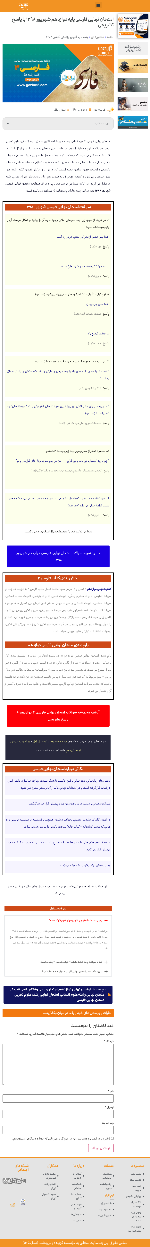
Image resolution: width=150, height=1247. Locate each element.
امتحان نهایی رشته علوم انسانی (82, 995)
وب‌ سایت (108, 1123)
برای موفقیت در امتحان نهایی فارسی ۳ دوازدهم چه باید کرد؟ (72, 971)
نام (111, 1091)
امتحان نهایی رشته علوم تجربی (36, 995)
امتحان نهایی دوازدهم (75, 989)
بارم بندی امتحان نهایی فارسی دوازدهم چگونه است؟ (75, 920)
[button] (98, 5)
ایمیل (109, 1107)
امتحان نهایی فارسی (91, 1000)
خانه (110, 37)
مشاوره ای (97, 37)
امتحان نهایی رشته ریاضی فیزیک (34, 989)
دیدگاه (109, 1041)
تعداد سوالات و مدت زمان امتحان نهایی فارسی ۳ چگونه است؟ (71, 962)
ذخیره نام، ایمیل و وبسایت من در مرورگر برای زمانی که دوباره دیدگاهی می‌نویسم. (61, 1138)
